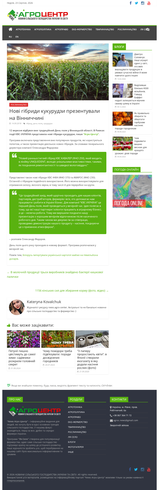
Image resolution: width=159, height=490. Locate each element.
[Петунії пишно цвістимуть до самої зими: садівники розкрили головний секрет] (23, 332)
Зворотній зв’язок (119, 425)
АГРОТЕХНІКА (23, 29)
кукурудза (48, 123)
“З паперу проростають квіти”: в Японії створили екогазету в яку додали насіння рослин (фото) (92, 359)
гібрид (29, 123)
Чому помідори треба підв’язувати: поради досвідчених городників (57, 356)
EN (17, 36)
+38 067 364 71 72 (122, 415)
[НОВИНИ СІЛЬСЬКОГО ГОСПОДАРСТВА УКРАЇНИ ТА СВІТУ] (37, 11)
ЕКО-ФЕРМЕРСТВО (82, 29)
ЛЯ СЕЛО (72, 436)
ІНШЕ (71, 451)
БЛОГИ (119, 47)
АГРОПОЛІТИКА (42, 29)
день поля (37, 123)
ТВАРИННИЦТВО (105, 29)
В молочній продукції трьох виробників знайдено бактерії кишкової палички (55, 274)
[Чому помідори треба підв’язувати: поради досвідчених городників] (57, 332)
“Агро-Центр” (91, 134)
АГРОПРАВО (61, 29)
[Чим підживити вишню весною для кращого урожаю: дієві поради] (123, 138)
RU (10, 36)
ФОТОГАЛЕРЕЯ (76, 446)
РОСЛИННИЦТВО (127, 29)
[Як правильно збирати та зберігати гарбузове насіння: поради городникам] (123, 113)
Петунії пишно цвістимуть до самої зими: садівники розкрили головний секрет (22, 357)
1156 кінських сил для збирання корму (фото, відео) (72, 290)
